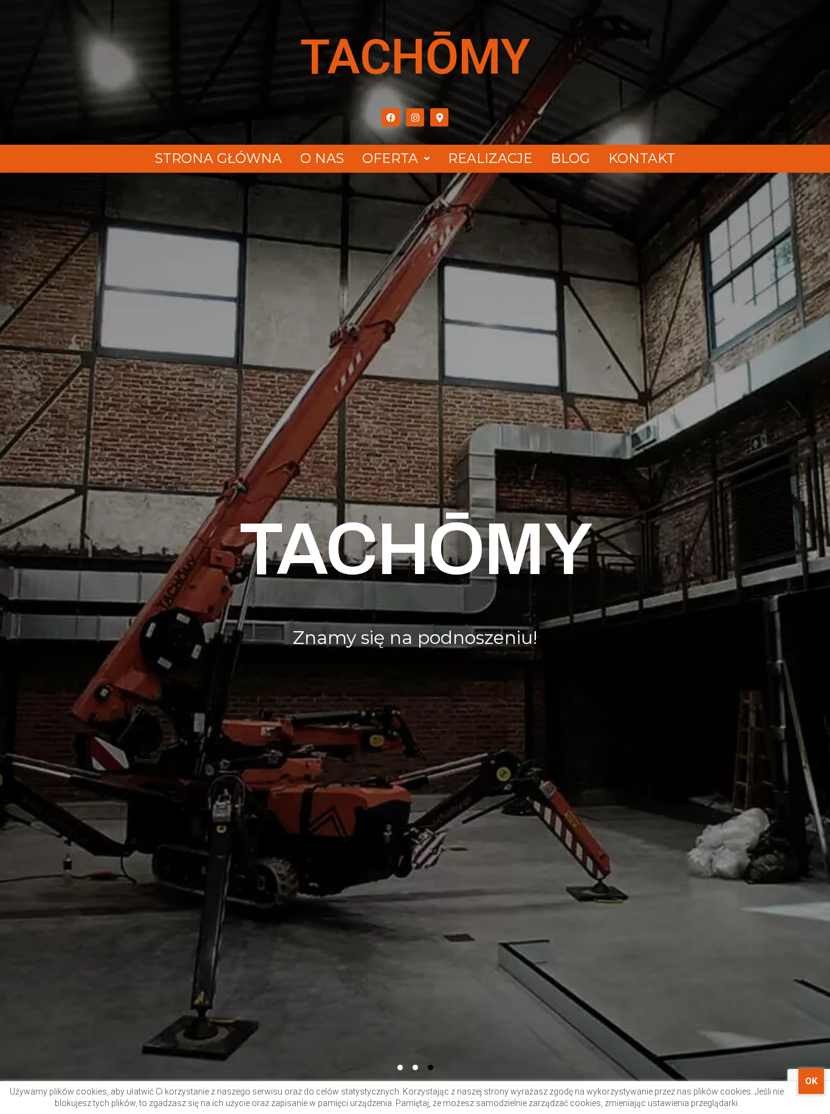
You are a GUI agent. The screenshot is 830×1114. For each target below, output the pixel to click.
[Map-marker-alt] (439, 117)
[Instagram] (415, 117)
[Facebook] (391, 117)
